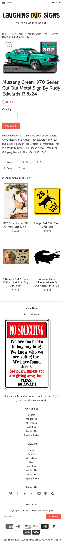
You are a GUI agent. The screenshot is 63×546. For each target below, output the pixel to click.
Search (31, 414)
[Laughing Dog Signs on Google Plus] (32, 493)
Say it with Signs (31, 314)
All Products (31, 422)
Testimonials (31, 474)
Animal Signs (17, 33)
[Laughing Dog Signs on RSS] (52, 493)
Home (4, 33)
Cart (58, 2)
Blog (31, 461)
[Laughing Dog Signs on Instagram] (39, 493)
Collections (31, 418)
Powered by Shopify (51, 539)
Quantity (6, 109)
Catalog (31, 453)
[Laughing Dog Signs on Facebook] (18, 493)
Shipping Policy (31, 434)
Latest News (31, 308)
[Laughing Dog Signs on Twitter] (11, 493)
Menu (9, 2)
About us (31, 426)
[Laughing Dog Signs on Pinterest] (25, 493)
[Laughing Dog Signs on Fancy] (45, 493)
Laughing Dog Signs (30, 539)
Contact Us (31, 430)
